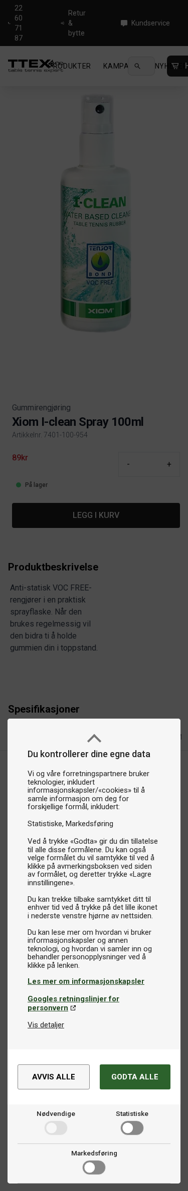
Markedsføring (94, 1153)
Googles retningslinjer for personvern (73, 1003)
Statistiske (132, 1113)
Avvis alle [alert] (53, 1076)
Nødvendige (56, 1113)
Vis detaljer (46, 1024)
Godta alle (134, 1076)
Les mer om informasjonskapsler (86, 981)
